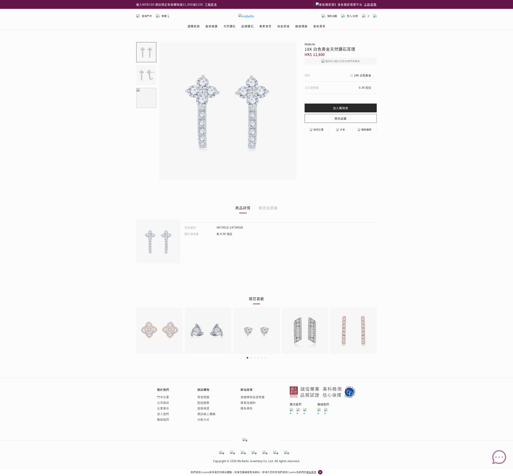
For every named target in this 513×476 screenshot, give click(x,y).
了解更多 (211, 4)
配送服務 (203, 403)
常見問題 (203, 397)
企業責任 (163, 408)
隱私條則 (246, 408)
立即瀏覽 (370, 4)
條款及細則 (248, 403)
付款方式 (203, 419)
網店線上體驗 (206, 414)
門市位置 (163, 397)
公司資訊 (163, 403)
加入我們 (163, 414)
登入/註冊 (352, 16)
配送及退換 (268, 207)
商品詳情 (242, 207)
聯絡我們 (163, 419)
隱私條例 (311, 472)
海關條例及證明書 (252, 397)
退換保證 (203, 408)
